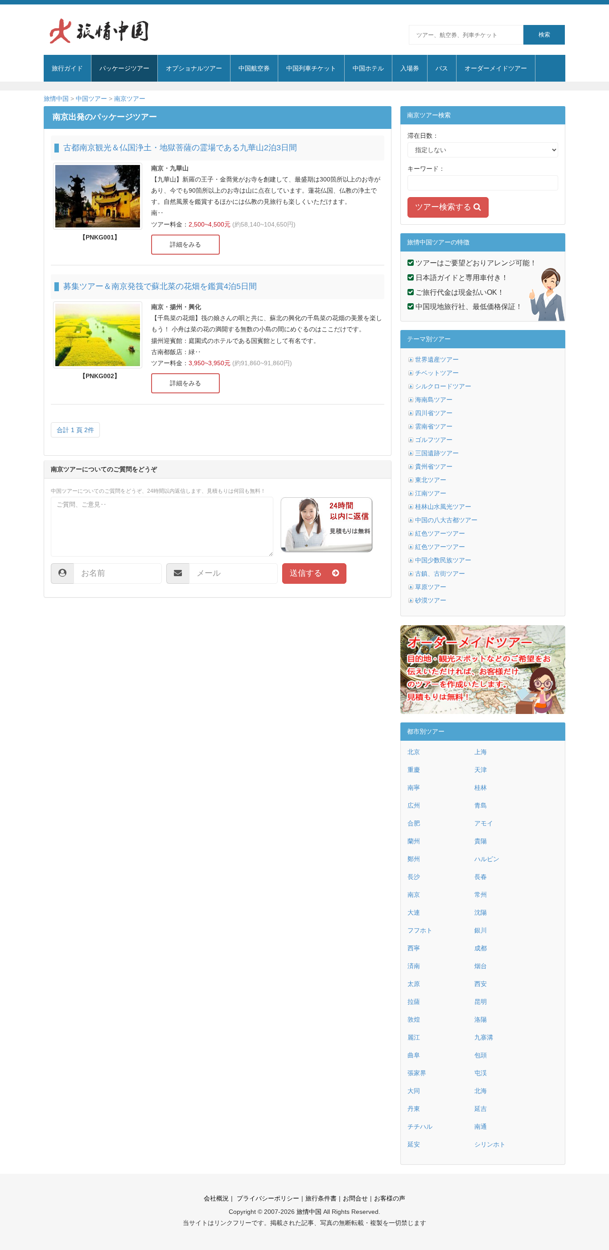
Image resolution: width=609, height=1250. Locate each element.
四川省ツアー (434, 413)
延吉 (480, 1108)
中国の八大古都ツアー (446, 520)
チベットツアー (437, 372)
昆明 (480, 1001)
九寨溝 (483, 1037)
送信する (311, 573)
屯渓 (480, 1073)
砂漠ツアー (430, 600)
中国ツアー (91, 98)
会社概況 (216, 1198)
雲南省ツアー (434, 426)
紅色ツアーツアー (440, 533)
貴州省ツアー (434, 466)
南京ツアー (129, 98)
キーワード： (426, 168)
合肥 (413, 823)
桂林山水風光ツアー (443, 506)
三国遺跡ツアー (437, 453)
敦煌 (413, 1019)
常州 (480, 894)
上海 (480, 751)
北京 (413, 751)
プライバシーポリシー (267, 1198)
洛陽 (480, 1019)
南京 (413, 894)
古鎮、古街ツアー (440, 573)
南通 (480, 1126)
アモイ (483, 823)
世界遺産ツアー (437, 359)
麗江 (413, 1037)
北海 (480, 1090)
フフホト (419, 930)
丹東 (413, 1108)
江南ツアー (430, 493)
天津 (480, 769)
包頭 (480, 1055)
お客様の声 (389, 1198)
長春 (480, 876)
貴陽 (480, 841)
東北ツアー (430, 479)
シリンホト (490, 1144)
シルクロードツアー (443, 386)
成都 (480, 948)
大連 (413, 912)
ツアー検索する (444, 206)
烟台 (480, 965)
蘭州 (413, 841)
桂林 (480, 787)
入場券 (409, 68)
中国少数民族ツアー (443, 560)
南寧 (413, 787)
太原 (413, 983)
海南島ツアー (434, 399)
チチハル (419, 1126)
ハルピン (486, 858)
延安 (413, 1144)
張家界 (416, 1073)
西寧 (413, 948)
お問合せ (355, 1198)
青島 (480, 805)
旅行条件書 (321, 1198)
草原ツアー (430, 586)
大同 (413, 1090)
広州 (413, 805)
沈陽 (480, 912)
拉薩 (413, 1001)
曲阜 (413, 1055)
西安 (480, 983)
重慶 (413, 769)
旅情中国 (56, 98)
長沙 (413, 876)
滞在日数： (423, 135)
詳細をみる (185, 244)
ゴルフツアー (434, 439)
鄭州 (413, 858)
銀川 (480, 930)
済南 (413, 965)
